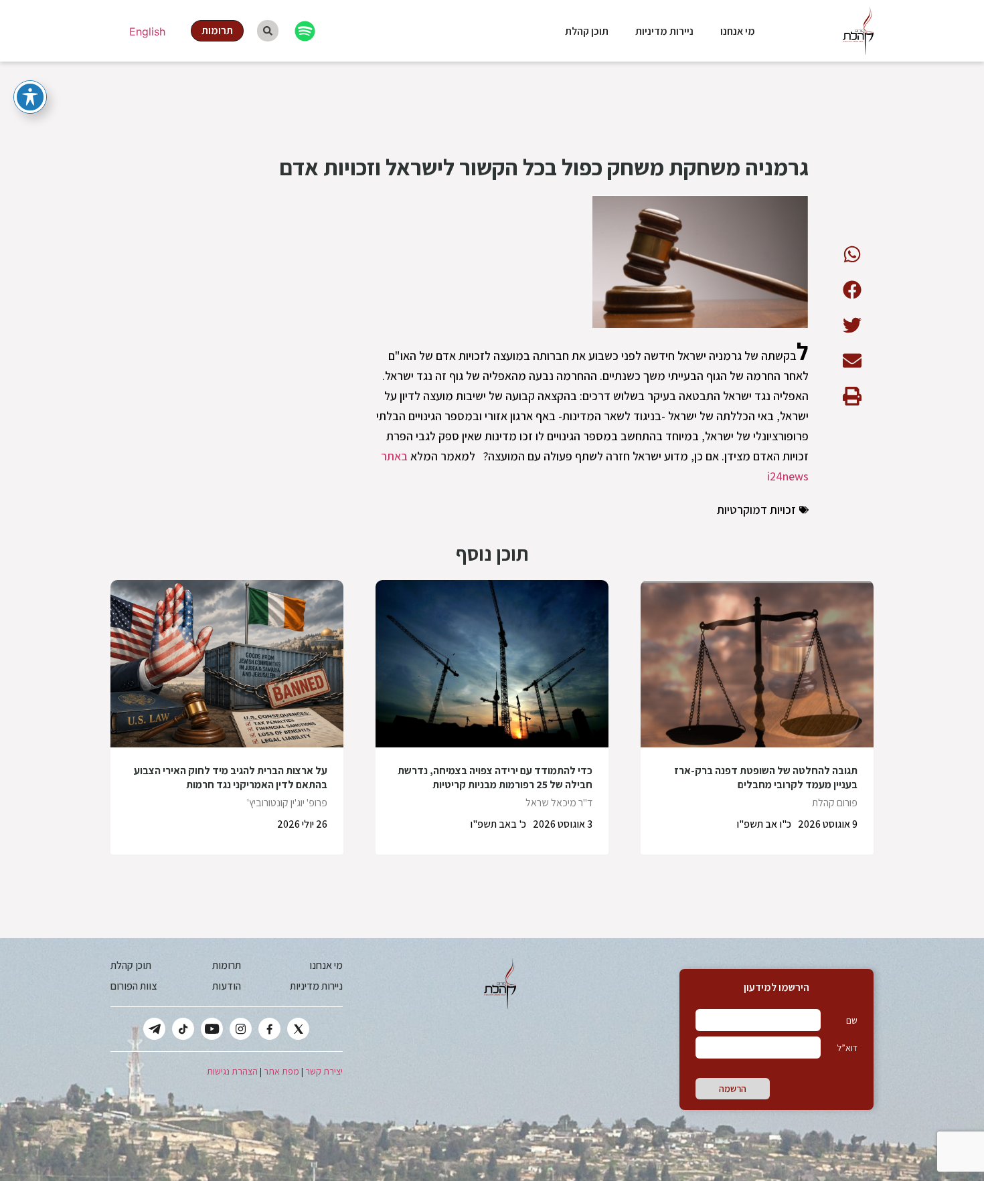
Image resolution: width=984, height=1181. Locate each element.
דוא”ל (847, 1048)
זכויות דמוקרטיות (756, 509)
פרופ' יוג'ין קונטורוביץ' (287, 803)
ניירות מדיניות (664, 31)
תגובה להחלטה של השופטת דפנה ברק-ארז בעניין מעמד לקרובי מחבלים (765, 777)
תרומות (226, 965)
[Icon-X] (298, 1029)
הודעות (226, 986)
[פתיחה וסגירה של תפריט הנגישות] (30, 97)
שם (851, 1020)
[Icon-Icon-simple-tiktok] (183, 1029)
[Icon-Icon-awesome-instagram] (241, 1029)
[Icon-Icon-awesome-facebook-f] (269, 1029)
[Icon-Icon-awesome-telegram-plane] (154, 1029)
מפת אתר (281, 1071)
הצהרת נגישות (232, 1071)
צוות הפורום (133, 986)
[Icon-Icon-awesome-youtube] (212, 1029)
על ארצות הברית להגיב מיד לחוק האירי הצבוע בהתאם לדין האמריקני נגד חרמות (230, 777)
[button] (852, 254)
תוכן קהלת (586, 31)
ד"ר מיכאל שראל (558, 803)
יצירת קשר (324, 1071)
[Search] (267, 30)
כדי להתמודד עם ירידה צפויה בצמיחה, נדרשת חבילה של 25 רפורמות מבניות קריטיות (495, 777)
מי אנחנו (737, 31)
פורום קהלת (834, 803)
